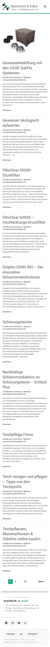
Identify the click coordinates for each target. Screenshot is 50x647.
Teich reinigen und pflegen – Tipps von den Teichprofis (25, 481)
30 (25, 581)
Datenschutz (33, 634)
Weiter (42, 581)
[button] (45, 6)
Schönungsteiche (17, 322)
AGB (21, 634)
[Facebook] (6, 622)
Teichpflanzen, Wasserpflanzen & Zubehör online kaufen (21, 534)
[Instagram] (12, 622)
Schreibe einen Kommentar (12, 77)
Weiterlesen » (7, 110)
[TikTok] (25, 622)
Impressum (11, 634)
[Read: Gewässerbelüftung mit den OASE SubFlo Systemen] (20, 40)
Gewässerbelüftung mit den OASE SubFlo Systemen (22, 68)
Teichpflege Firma (18, 434)
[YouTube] (18, 622)
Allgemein (26, 77)
